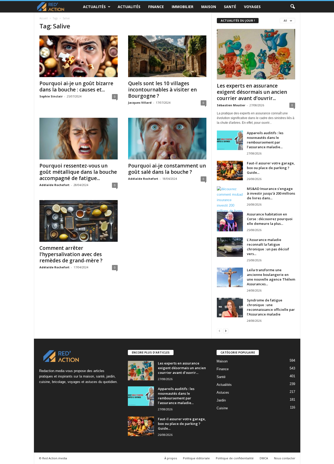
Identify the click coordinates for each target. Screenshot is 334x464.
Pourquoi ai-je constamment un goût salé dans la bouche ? (167, 168)
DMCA (264, 458)
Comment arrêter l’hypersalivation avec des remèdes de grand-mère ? (71, 254)
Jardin (221, 400)
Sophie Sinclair (51, 96)
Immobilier (182, 6)
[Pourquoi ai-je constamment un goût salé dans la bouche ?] (167, 138)
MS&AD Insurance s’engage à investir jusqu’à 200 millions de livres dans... (271, 193)
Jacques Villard (140, 102)
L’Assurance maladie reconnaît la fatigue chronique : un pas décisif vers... (268, 246)
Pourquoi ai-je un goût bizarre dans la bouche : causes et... (76, 86)
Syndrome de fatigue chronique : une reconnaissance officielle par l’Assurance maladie (271, 307)
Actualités (94, 6)
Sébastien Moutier (231, 105)
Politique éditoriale (196, 458)
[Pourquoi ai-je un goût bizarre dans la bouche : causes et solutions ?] (78, 56)
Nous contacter (284, 458)
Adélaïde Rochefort (54, 185)
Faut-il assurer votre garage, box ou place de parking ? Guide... (271, 168)
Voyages (252, 6)
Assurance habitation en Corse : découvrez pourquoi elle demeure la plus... (270, 219)
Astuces (223, 392)
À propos (170, 458)
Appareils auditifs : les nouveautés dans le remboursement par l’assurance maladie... (265, 140)
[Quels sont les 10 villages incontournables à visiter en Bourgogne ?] (167, 56)
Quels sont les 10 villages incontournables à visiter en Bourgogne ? (162, 89)
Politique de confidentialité (235, 458)
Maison (208, 6)
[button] (292, 7)
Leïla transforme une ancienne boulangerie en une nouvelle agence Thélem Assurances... (271, 277)
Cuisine (222, 408)
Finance (156, 6)
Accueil (43, 18)
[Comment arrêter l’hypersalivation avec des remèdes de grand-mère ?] (78, 221)
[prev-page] (219, 330)
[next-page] (225, 330)
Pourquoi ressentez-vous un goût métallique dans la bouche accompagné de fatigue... (78, 172)
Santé (230, 6)
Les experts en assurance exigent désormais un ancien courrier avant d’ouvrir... (252, 92)
